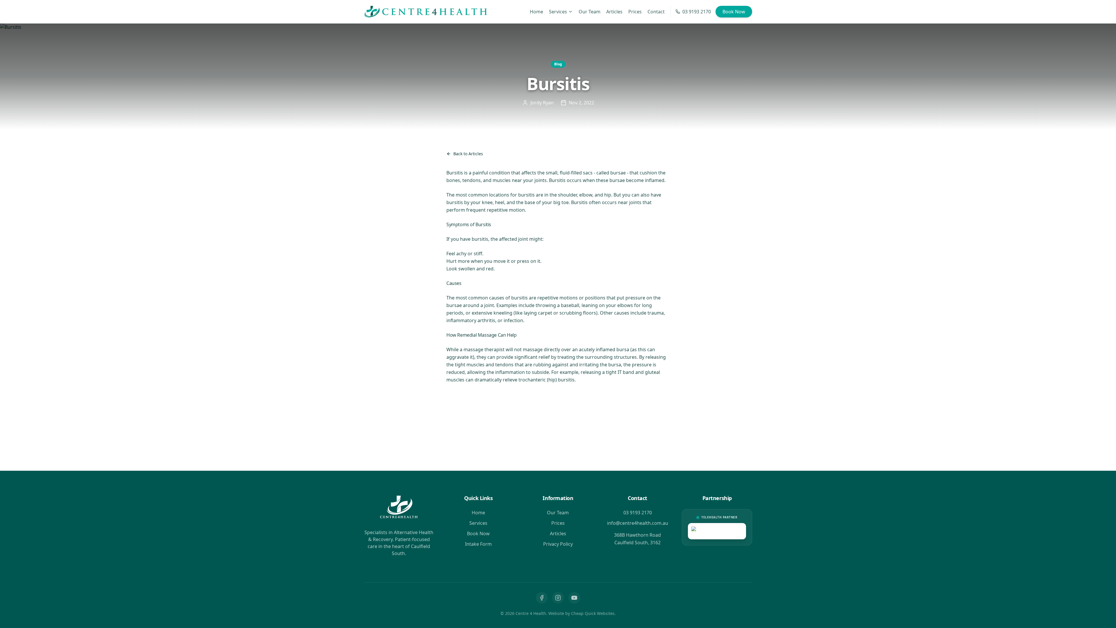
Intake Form (478, 544)
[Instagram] (558, 598)
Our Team (589, 11)
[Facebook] (542, 598)
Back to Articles (468, 153)
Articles (614, 11)
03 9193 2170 (696, 11)
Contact (656, 11)
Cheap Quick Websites (593, 613)
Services (558, 11)
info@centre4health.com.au (637, 523)
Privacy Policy (558, 544)
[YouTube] (574, 598)
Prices (635, 11)
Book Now (733, 11)
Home (536, 11)
